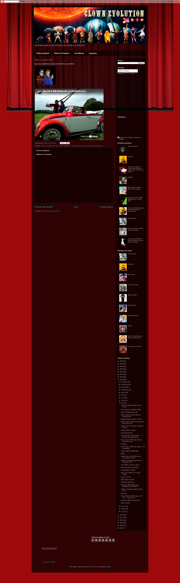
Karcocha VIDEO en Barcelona (130, 500)
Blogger (108, 566)
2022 (121, 372)
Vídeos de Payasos (61, 53)
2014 (121, 525)
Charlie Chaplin (132, 295)
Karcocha (131, 156)
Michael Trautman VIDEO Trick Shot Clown (135, 229)
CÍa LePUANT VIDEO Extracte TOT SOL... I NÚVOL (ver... (132, 497)
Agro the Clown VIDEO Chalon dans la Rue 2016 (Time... (132, 422)
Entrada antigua (106, 207)
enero (123, 511)
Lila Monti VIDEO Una (127, 482)
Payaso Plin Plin (126, 477)
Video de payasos (97, 146)
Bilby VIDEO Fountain (127, 479)
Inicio (76, 207)
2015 (121, 523)
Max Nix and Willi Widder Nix (61, 146)
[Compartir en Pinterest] (69, 143)
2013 (121, 528)
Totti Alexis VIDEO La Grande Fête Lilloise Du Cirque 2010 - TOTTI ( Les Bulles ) (136, 169)
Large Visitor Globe (49, 562)
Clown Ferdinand (133, 315)
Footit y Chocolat (133, 284)
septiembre (125, 390)
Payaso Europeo (86, 146)
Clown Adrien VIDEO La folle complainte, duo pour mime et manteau (135, 240)
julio (122, 395)
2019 (121, 379)
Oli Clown (124, 493)
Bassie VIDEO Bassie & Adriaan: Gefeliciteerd (135, 337)
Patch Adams (132, 305)
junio (123, 398)
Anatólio (130, 177)
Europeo (49, 146)
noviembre (124, 384)
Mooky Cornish (125, 503)
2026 (121, 361)
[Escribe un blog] (63, 143)
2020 (121, 377)
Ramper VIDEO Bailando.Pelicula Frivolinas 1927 (131, 461)
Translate (132, 73)
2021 (121, 374)
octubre (123, 387)
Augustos (93, 53)
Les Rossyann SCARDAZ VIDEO (131, 409)
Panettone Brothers (127, 433)
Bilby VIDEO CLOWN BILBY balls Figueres (134, 188)
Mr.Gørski (124, 444)
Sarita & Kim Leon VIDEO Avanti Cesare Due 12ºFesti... (131, 457)
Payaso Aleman (75, 146)
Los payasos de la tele (134, 346)
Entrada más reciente (44, 207)
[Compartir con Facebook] (67, 143)
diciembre (124, 382)
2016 (121, 520)
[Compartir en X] (65, 143)
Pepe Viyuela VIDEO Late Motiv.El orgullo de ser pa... (131, 440)
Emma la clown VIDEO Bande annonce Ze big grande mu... (130, 436)
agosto (123, 392)
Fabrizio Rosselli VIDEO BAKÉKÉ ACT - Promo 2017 (135, 199)
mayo (123, 400)
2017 (121, 517)
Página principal (42, 53)
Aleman (43, 146)
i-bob (91, 566)
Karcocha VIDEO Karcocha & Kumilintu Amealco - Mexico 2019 (136, 209)
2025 (121, 364)
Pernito (130, 326)
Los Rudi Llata (132, 218)
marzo (123, 506)
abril (122, 403)
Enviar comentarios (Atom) (52, 211)
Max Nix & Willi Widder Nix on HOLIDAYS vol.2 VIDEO (130, 485)
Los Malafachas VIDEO (128, 470)
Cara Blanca (79, 53)
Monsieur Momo (133, 146)
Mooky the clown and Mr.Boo (129, 467)
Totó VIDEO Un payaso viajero (130, 465)
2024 (121, 366)
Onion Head (131, 274)
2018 (121, 515)
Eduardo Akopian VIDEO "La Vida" (131, 419)
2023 (121, 369)
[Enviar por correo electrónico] (61, 143)
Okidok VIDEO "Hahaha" (128, 430)
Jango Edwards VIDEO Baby (129, 451)
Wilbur (123, 453)
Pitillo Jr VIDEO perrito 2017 (129, 412)
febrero (123, 509)
